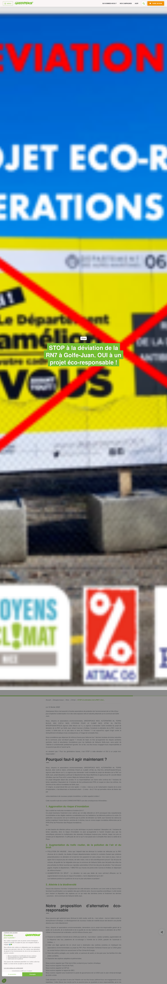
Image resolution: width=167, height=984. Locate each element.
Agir (136, 3)
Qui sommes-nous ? (109, 3)
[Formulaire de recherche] (144, 3)
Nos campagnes (126, 3)
